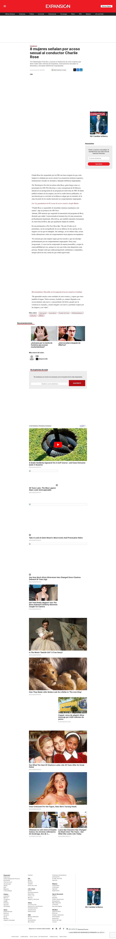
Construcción (32, 904)
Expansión (7, 875)
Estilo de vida (32, 885)
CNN (37, 356)
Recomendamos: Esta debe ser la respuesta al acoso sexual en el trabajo (57, 292)
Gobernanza (32, 920)
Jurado (54, 922)
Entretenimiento (33, 892)
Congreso (7, 899)
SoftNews (41, 315)
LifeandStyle (8, 890)
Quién (5, 910)
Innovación (55, 877)
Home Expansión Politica (12, 878)
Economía (41, 14)
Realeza (6, 913)
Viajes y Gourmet (9, 920)
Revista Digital (106, 6)
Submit (77, 383)
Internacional (52, 14)
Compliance (24, 936)
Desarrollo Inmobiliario (35, 906)
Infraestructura (33, 908)
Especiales (56, 890)
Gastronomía (56, 911)
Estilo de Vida (56, 920)
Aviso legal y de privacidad (39, 936)
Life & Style (31, 889)
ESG (80, 14)
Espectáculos (8, 911)
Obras (73, 14)
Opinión (6, 904)
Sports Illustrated (57, 894)
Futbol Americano (58, 899)
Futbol (54, 895)
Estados (6, 903)
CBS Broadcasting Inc (77, 313)
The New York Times (64, 313)
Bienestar (55, 918)
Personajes (56, 916)
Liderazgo (55, 887)
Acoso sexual (43, 313)
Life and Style (99, 14)
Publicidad (15, 936)
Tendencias (33, 46)
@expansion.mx (60, 928)
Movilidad (31, 922)
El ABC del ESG (57, 878)
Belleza (6, 918)
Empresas (22, 14)
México (6, 897)
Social (30, 918)
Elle (29, 878)
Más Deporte (56, 902)
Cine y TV (31, 895)
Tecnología (63, 14)
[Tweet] (74, 69)
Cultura (30, 875)
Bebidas (55, 913)
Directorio (63, 936)
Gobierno (7, 896)
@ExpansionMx (43, 359)
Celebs (30, 883)
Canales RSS (54, 936)
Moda (5, 916)
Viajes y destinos (58, 915)
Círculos (6, 915)
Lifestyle (55, 904)
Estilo (30, 890)
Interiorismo (32, 911)
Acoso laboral (52, 313)
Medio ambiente (33, 916)
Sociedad (7, 906)
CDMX (6, 901)
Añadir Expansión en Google (59, 70)
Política (31, 14)
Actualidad (55, 885)
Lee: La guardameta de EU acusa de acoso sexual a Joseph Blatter (55, 203)
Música (30, 897)
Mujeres (88, 14)
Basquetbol (56, 901)
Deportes (31, 894)
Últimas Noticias (10, 14)
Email (50, 383)
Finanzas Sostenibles (59, 875)
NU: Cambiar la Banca (99, 136)
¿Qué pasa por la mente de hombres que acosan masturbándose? (41, 345)
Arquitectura (32, 909)
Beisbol (54, 897)
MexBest (55, 910)
